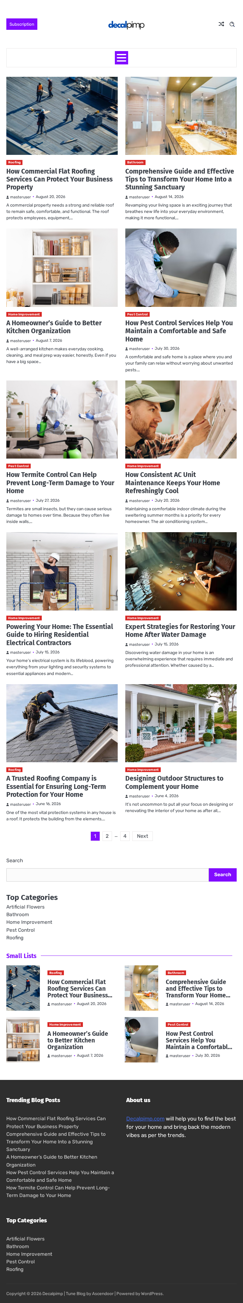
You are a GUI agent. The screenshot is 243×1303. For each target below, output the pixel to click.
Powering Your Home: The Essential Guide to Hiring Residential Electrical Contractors (59, 635)
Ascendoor (103, 1293)
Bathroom (135, 162)
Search (14, 860)
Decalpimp (52, 1293)
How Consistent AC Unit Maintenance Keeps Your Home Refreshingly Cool (172, 483)
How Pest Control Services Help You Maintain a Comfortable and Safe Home (179, 331)
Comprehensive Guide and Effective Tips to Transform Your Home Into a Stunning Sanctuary (179, 179)
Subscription (21, 24)
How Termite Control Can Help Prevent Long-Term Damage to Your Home (60, 483)
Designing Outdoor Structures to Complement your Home (174, 782)
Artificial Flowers (25, 907)
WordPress (152, 1293)
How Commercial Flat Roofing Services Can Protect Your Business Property (59, 179)
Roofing (14, 162)
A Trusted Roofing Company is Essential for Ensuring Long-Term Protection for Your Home (56, 786)
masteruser (20, 197)
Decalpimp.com (145, 1118)
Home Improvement (24, 314)
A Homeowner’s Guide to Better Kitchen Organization (54, 327)
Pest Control (137, 314)
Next (142, 836)
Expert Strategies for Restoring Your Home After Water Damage (180, 631)
